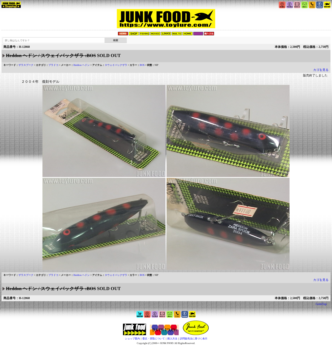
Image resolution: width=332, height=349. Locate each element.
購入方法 (172, 338)
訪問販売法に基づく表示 (193, 338)
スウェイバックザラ (116, 65)
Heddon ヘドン (81, 65)
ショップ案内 (132, 338)
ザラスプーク (25, 65)
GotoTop (321, 304)
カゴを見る (321, 69)
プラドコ (53, 65)
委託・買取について (153, 338)
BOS (142, 65)
